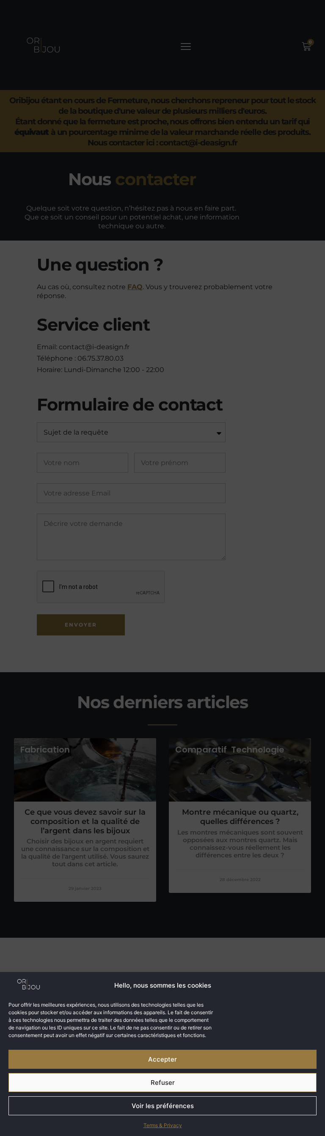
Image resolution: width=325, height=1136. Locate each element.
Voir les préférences (163, 1106)
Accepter (162, 1059)
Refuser (163, 1083)
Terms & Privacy (162, 1125)
